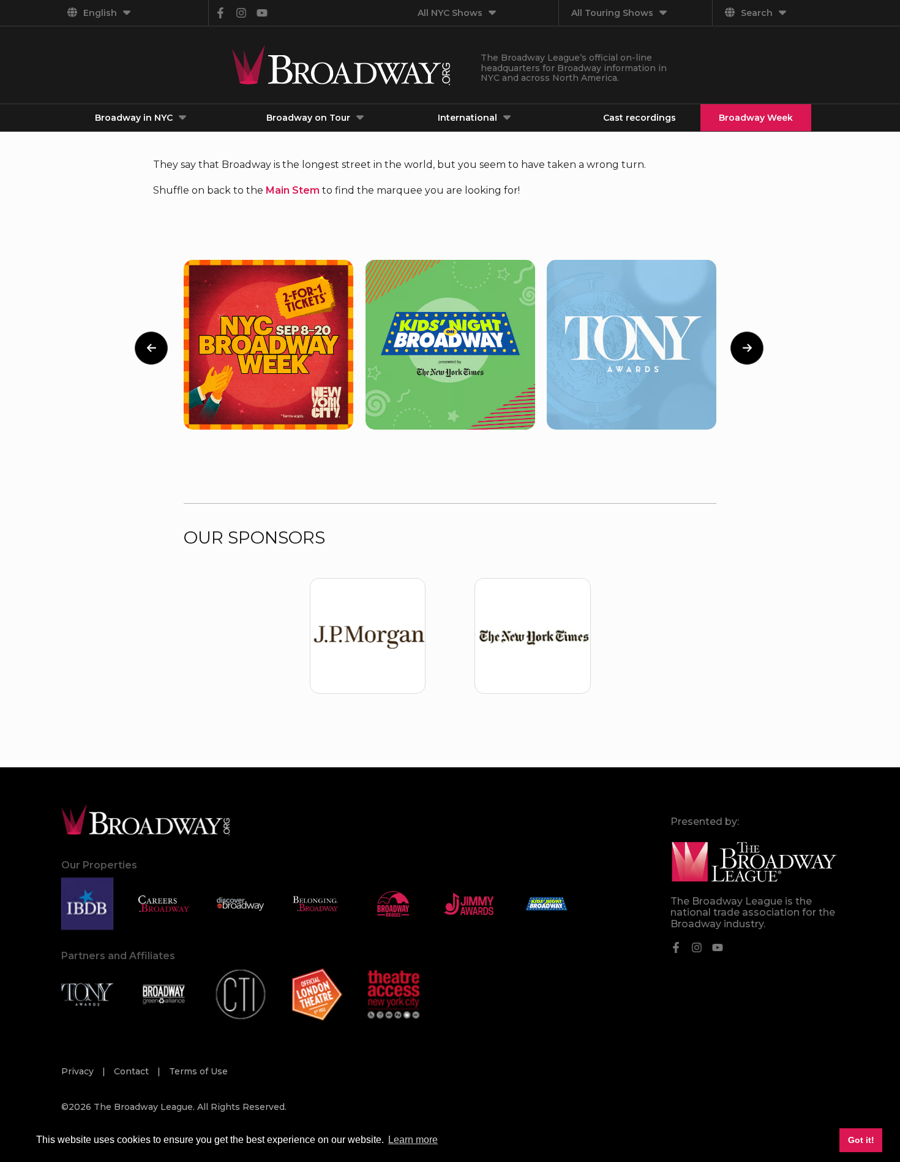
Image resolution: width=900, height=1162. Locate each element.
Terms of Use (198, 1071)
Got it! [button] (861, 1140)
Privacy (78, 1071)
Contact (132, 1071)
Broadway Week (756, 117)
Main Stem (293, 190)
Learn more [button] (413, 1139)
